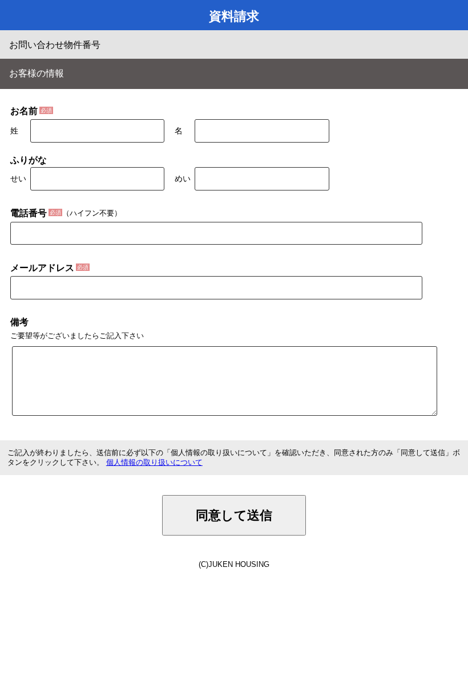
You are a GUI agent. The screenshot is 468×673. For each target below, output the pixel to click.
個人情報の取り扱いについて (154, 462)
